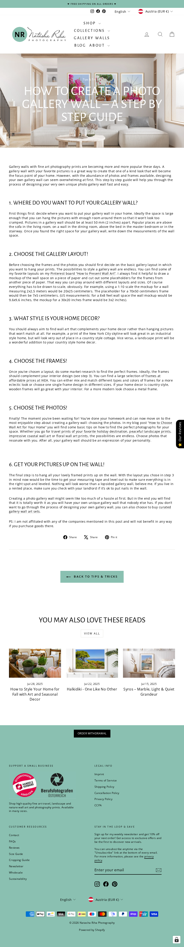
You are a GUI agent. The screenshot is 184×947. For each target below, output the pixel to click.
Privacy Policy (103, 799)
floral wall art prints (72, 436)
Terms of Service (105, 780)
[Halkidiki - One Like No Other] (92, 663)
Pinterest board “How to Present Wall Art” (83, 273)
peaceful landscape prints (150, 431)
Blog (80, 45)
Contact (14, 835)
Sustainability (18, 879)
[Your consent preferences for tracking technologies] (176, 939)
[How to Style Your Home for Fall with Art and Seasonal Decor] (35, 663)
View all (92, 633)
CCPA (98, 805)
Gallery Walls (92, 38)
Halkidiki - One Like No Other (92, 689)
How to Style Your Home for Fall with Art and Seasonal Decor (34, 694)
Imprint (99, 774)
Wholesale (16, 872)
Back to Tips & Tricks (95, 576)
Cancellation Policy (106, 793)
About (97, 45)
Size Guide (16, 854)
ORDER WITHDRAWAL (92, 733)
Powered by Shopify (92, 930)
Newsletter (16, 866)
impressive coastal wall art (30, 436)
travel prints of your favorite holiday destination (89, 431)
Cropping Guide (19, 860)
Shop (90, 23)
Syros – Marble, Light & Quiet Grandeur (148, 692)
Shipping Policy (104, 787)
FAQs (12, 841)
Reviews (14, 848)
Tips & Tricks (91, 79)
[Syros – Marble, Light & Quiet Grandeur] (149, 663)
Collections (90, 31)
